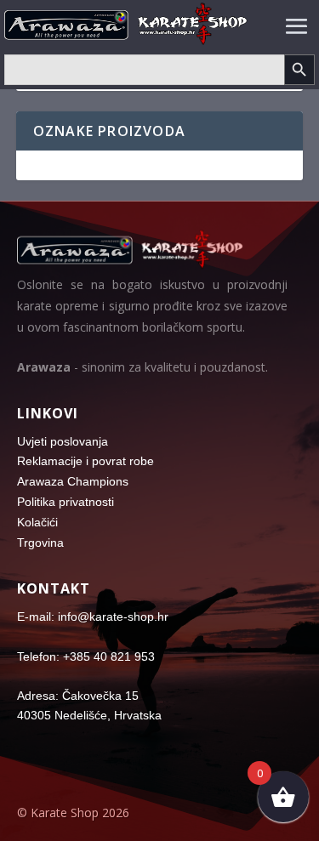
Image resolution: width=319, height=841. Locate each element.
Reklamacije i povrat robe (85, 461)
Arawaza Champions (72, 481)
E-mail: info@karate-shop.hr (92, 616)
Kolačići (37, 522)
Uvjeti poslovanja (62, 441)
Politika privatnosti (65, 502)
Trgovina (40, 542)
